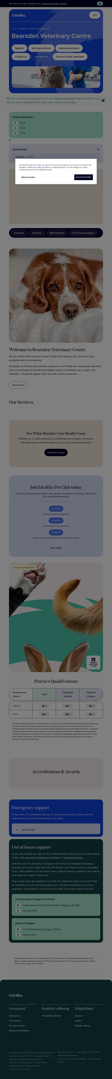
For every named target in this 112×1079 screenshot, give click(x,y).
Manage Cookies (28, 177)
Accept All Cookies (83, 177)
